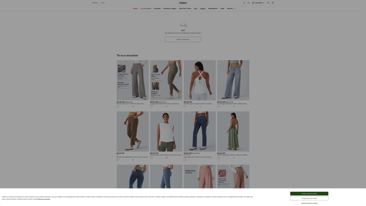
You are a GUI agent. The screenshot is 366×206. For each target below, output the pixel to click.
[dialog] (183, 103)
